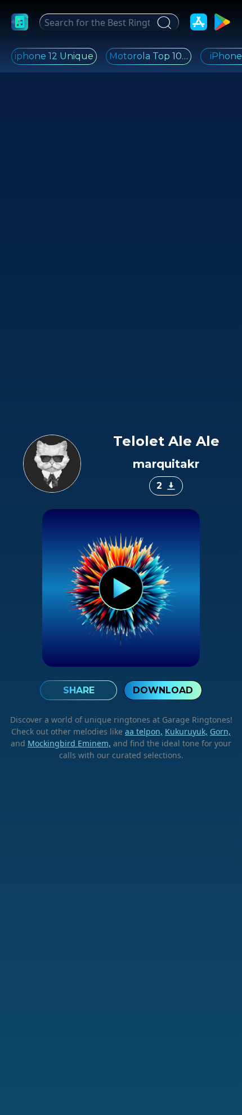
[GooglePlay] (222, 22)
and (61, 743)
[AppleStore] (198, 22)
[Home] (19, 22)
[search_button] (163, 22)
